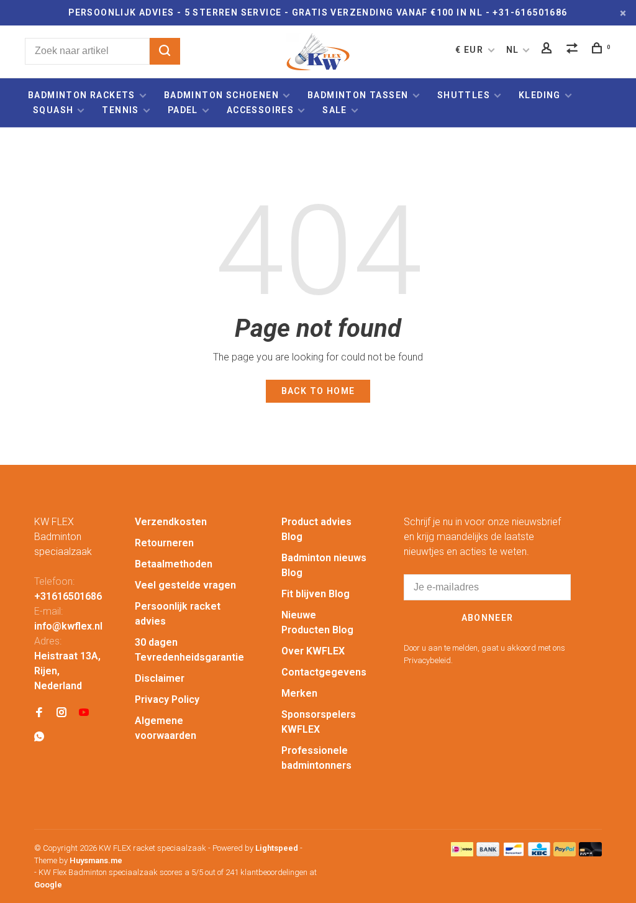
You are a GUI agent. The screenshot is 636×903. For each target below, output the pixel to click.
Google (48, 884)
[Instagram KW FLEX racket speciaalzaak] (61, 713)
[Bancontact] (513, 853)
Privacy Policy (167, 699)
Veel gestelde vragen (185, 585)
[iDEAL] (462, 853)
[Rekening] (548, 50)
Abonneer (487, 618)
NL (512, 50)
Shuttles (463, 95)
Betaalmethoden (173, 564)
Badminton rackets (81, 95)
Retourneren (164, 543)
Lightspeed (276, 848)
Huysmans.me (96, 860)
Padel (183, 110)
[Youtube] (84, 713)
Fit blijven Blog (315, 594)
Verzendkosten (171, 522)
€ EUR (470, 50)
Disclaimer (159, 678)
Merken (299, 693)
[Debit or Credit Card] (590, 853)
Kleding (540, 95)
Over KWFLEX (313, 651)
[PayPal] (564, 853)
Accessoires (260, 110)
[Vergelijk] (573, 50)
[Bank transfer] (487, 853)
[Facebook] (39, 713)
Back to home (318, 391)
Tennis (120, 110)
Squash (53, 110)
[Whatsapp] (39, 737)
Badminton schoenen (221, 95)
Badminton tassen (359, 95)
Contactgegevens (323, 672)
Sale (334, 110)
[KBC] (539, 853)
